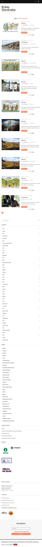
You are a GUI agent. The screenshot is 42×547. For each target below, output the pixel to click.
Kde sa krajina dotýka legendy (7, 435)
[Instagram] (35, 2)
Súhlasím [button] (15, 544)
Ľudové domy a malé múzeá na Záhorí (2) (9, 438)
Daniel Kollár (25, 25)
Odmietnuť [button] (10, 544)
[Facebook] (34, 2)
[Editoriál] (11, 27)
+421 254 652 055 (8, 486)
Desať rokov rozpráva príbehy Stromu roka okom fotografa (12, 431)
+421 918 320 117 (7, 488)
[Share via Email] (33, 35)
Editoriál (23, 23)
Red (24, 199)
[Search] (39, 1)
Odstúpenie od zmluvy (5, 505)
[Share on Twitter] (30, 35)
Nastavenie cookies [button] (4, 544)
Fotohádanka (24, 42)
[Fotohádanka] (11, 46)
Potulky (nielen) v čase (5, 433)
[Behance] (36, 2)
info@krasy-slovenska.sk (8, 490)
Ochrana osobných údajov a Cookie (7, 500)
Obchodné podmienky (5, 497)
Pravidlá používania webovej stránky (8, 502)
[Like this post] (28, 35)
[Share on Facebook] (29, 35)
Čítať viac (24, 32)
